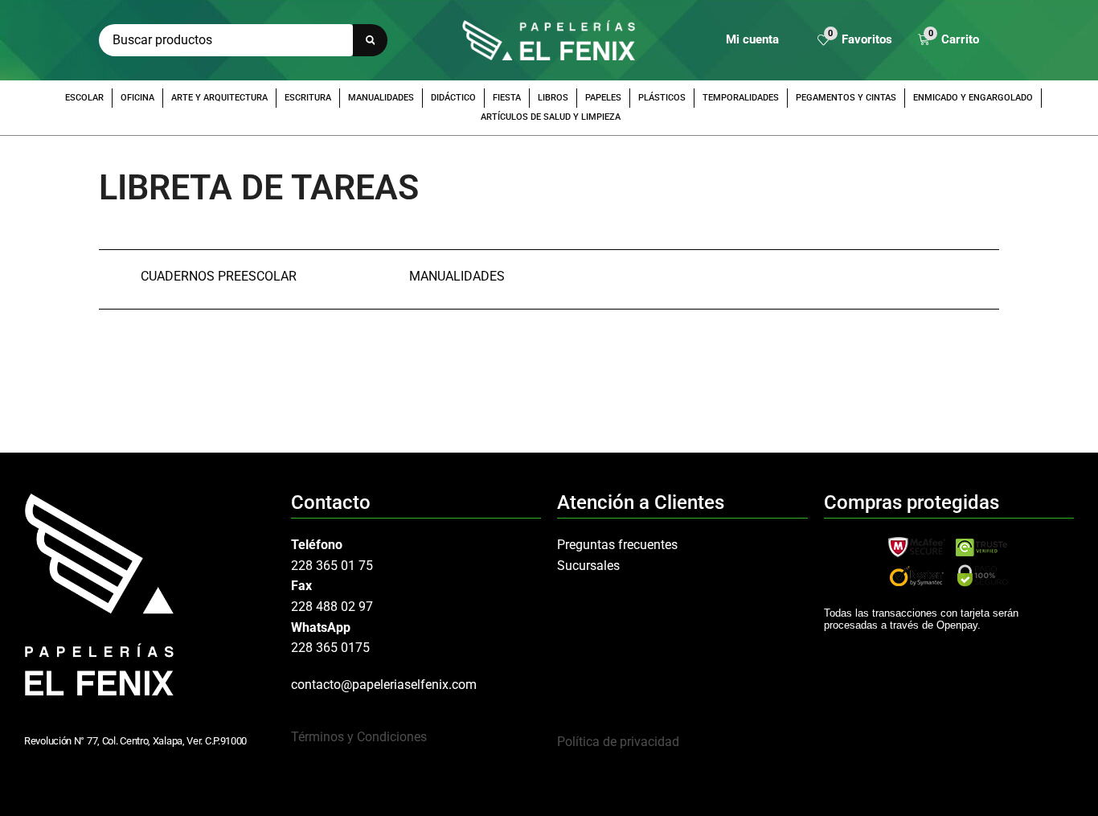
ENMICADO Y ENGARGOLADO (973, 97)
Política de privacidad (618, 741)
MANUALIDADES (381, 97)
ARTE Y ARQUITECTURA (219, 97)
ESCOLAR (84, 97)
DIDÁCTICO (453, 97)
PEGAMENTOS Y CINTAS (846, 97)
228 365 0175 (330, 647)
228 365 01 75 (332, 565)
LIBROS (553, 97)
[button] (855, 40)
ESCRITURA (308, 97)
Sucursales (588, 565)
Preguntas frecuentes (617, 544)
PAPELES (603, 97)
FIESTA (507, 97)
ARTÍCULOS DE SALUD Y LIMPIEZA (551, 117)
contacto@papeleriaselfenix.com (384, 684)
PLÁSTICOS (662, 97)
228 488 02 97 (332, 606)
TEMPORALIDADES (741, 97)
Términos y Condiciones (359, 736)
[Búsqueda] (370, 40)
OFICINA (137, 97)
